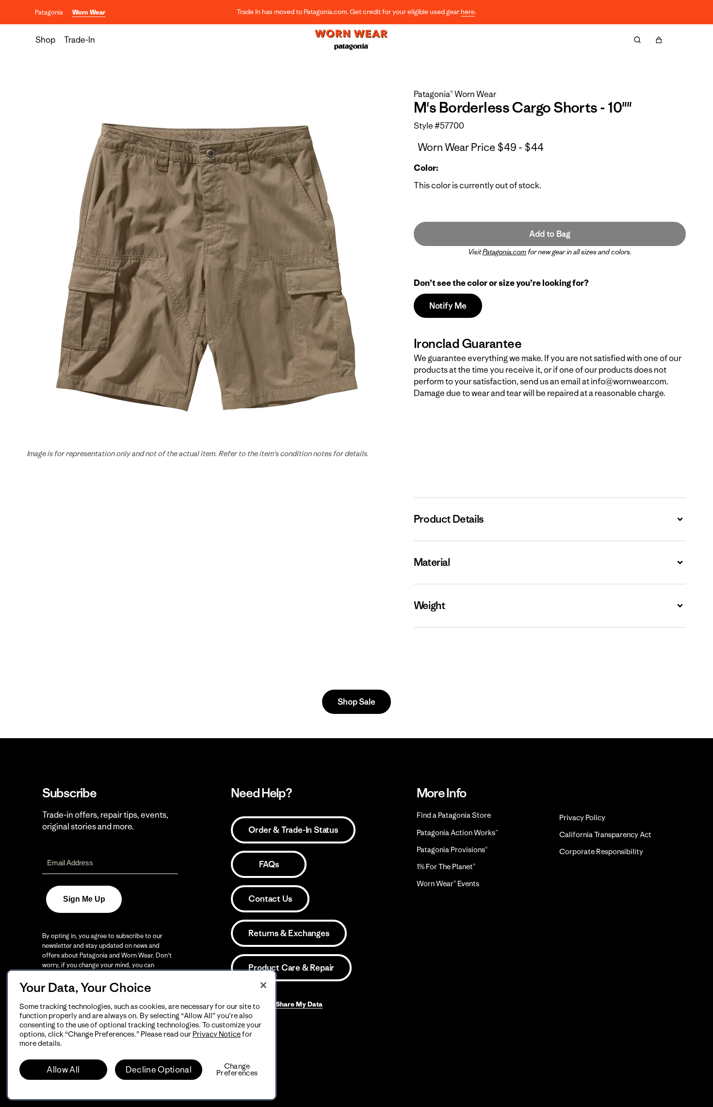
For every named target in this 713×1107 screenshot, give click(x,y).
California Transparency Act (605, 834)
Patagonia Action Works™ (457, 832)
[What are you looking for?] (637, 39)
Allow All (63, 1069)
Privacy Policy (582, 817)
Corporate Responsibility (601, 851)
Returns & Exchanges (288, 933)
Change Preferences (237, 1069)
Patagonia (49, 12)
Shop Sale (356, 701)
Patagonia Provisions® (452, 849)
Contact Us (270, 898)
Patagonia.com (504, 252)
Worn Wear (88, 12)
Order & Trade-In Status (293, 830)
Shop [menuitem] (45, 39)
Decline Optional (159, 1069)
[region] (141, 1035)
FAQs (268, 864)
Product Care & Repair (291, 967)
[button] (658, 39)
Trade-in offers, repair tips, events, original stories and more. (105, 821)
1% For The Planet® (446, 866)
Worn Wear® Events (448, 883)
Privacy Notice (217, 1034)
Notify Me (448, 305)
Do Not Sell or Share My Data (277, 1004)
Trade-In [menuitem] (79, 39)
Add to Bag (549, 234)
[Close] (263, 985)
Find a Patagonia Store (454, 815)
